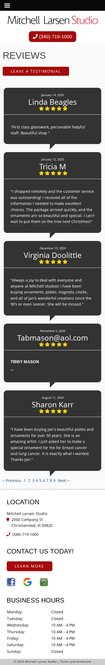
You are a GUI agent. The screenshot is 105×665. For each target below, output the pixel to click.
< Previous (12, 480)
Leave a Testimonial (36, 71)
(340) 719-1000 (55, 36)
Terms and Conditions (75, 661)
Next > (63, 480)
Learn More (29, 566)
